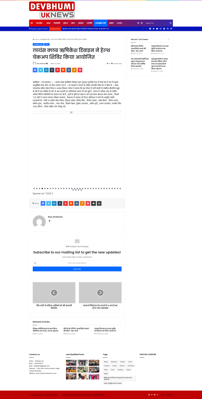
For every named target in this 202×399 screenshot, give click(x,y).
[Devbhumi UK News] (52, 10)
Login (119, 23)
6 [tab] (47, 188)
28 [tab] (106, 188)
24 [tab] (96, 188)
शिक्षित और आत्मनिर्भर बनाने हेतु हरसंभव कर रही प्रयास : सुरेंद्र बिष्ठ (118, 378)
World (106, 374)
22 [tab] (90, 188)
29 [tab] (109, 188)
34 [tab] (73, 190)
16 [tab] (74, 188)
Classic (122, 362)
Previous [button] (35, 148)
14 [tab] (69, 188)
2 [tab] (37, 188)
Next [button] (118, 148)
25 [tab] (98, 188)
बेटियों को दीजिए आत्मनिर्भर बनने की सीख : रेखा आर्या (76, 329)
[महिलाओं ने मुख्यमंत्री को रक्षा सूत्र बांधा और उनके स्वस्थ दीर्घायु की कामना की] (94, 376)
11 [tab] (61, 188)
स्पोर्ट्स (111, 23)
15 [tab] (71, 188)
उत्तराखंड (39, 23)
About (106, 362)
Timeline (120, 370)
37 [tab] (81, 190)
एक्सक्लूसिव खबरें (100, 23)
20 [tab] (85, 188)
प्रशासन (81, 23)
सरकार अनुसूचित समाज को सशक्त (112, 383)
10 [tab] (58, 188)
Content (106, 366)
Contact (169, 395)
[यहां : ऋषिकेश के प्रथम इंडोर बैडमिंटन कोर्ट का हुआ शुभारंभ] (71, 363)
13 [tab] (66, 188)
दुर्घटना (65, 23)
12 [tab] (63, 188)
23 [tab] (93, 188)
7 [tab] (50, 188)
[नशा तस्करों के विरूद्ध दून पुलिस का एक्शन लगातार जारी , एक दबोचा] (82, 363)
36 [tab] (78, 190)
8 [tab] (53, 188)
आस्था (48, 23)
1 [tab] (34, 188)
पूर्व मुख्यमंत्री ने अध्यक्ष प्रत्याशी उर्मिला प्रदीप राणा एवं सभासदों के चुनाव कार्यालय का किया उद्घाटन (159, 64)
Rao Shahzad (41, 63)
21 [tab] (88, 188)
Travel (128, 370)
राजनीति (89, 23)
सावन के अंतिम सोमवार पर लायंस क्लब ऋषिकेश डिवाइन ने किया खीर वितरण (83, 29)
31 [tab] (114, 188)
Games (122, 366)
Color (130, 362)
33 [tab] (120, 188)
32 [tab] (117, 188)
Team (106, 370)
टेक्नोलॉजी (57, 23)
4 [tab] (42, 188)
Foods (115, 366)
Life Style (131, 366)
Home (36, 39)
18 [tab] (80, 188)
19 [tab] (82, 188)
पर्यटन (73, 23)
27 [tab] (104, 188)
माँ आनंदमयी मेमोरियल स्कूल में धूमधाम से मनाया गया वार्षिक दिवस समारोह (140, 62)
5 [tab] (45, 188)
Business (114, 362)
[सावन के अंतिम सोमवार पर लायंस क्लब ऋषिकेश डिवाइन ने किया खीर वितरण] (71, 370)
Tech (112, 370)
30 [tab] (112, 188)
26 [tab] (101, 188)
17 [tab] (77, 188)
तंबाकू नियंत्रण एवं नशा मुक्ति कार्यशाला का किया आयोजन (105, 329)
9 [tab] (55, 188)
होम (32, 23)
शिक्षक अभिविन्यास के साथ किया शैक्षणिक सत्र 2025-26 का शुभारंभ (45, 329)
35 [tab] (75, 190)
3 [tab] (39, 188)
